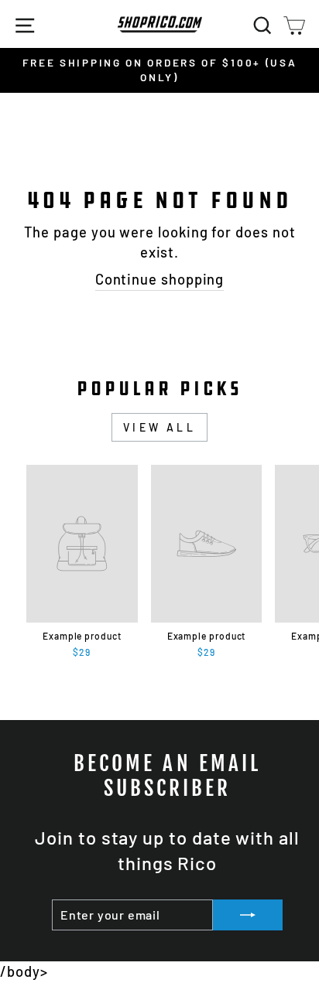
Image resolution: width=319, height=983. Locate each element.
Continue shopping (160, 279)
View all (159, 427)
